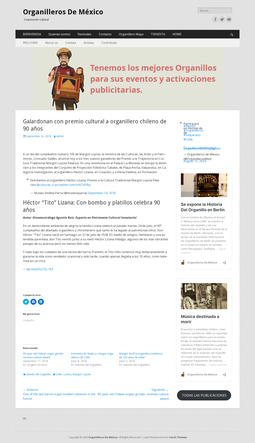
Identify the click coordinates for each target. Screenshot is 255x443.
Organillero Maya (131, 34)
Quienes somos (59, 34)
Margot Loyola (82, 374)
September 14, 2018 (102, 193)
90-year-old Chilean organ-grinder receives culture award (43, 355)
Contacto (105, 34)
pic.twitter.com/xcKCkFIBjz (73, 185)
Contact (70, 43)
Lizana (67, 374)
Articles (89, 43)
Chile (59, 374)
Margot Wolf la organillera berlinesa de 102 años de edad (140, 355)
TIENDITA (158, 34)
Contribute (109, 43)
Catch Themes (178, 437)
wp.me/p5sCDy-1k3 (39, 269)
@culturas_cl (45, 185)
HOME (176, 34)
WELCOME (30, 43)
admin (60, 136)
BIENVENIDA (32, 34)
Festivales (84, 34)
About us (51, 43)
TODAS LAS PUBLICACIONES (204, 395)
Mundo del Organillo (38, 374)
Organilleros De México (63, 12)
